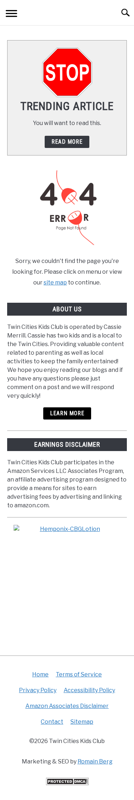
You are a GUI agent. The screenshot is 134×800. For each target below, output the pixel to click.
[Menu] (11, 14)
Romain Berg (95, 761)
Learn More (67, 413)
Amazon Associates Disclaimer (67, 706)
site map (55, 282)
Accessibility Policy (89, 690)
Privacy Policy (37, 690)
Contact (52, 721)
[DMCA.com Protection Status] (67, 783)
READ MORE (67, 141)
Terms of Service (79, 674)
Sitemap (81, 721)
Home (40, 674)
